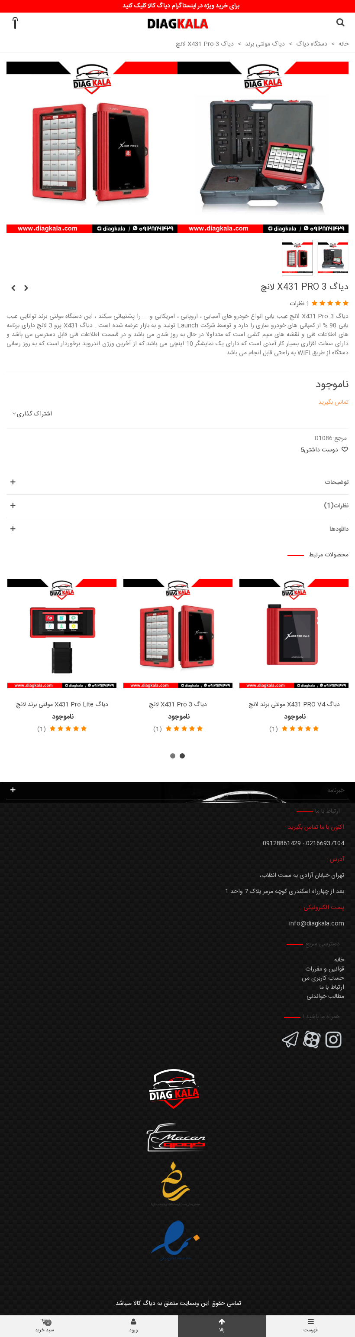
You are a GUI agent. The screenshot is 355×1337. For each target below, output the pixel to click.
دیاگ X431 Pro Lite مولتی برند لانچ (62, 704)
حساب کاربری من (323, 978)
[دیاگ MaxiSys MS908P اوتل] (12, 288)
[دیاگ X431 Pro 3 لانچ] (92, 228)
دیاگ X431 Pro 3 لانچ (178, 704)
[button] (182, 755)
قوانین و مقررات (324, 969)
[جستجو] (340, 23)
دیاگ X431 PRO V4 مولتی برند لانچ (294, 704)
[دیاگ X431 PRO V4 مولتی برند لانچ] (294, 633)
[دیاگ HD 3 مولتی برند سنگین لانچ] (25, 288)
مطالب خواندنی (325, 996)
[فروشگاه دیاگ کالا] (177, 23)
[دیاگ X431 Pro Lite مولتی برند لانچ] (61, 633)
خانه (339, 960)
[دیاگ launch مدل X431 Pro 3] (263, 228)
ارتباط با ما (332, 987)
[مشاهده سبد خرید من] (14, 23)
